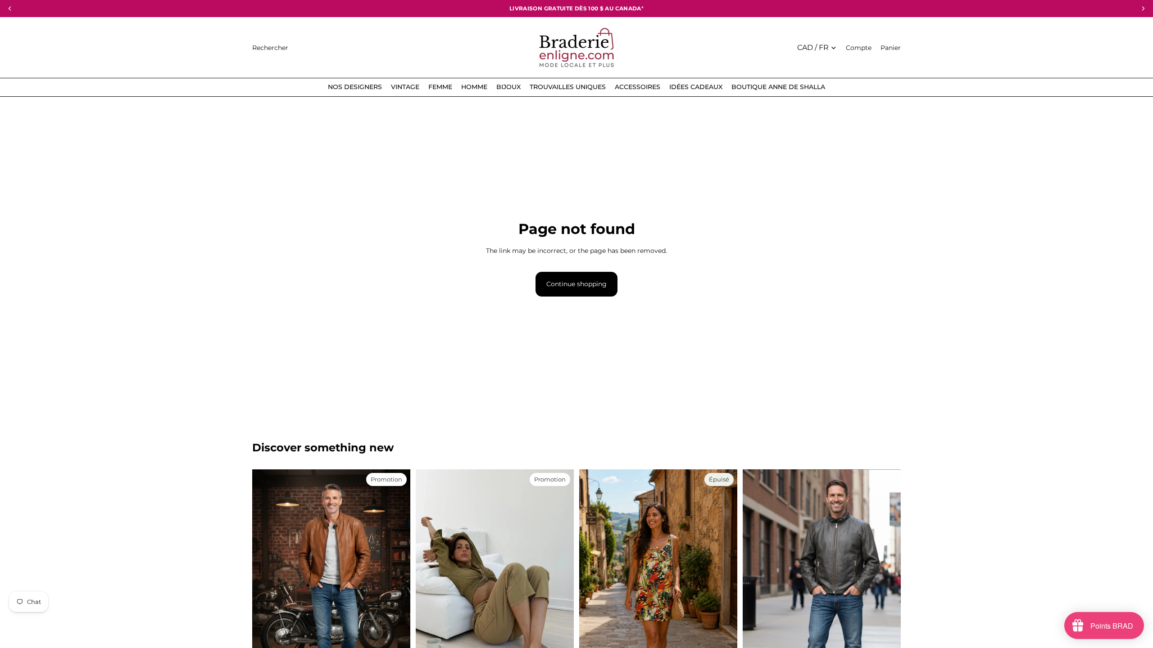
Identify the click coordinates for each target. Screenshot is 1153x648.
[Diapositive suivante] (560, 570)
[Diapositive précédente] (429, 570)
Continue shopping (576, 284)
